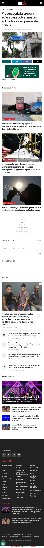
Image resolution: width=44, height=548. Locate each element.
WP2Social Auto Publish (13, 546)
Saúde (32, 480)
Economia (5, 495)
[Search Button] (41, 3)
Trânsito (33, 496)
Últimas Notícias (18, 534)
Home (3, 9)
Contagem (5, 490)
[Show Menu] (3, 3)
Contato (36, 536)
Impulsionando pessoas (21, 483)
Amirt (3, 470)
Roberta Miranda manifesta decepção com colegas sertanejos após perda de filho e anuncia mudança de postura (26, 409)
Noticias (19, 495)
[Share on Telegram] (17, 61)
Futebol (18, 477)
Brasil (4, 484)
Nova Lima (19, 498)
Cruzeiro (4, 492)
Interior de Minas (22, 487)
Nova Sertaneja (26, 536)
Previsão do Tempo (34, 477)
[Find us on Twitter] (9, 455)
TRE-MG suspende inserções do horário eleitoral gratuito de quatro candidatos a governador (25, 418)
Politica (32, 473)
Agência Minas (7, 465)
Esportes (19, 465)
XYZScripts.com (32, 546)
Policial (32, 465)
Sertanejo (33, 493)
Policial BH (34, 468)
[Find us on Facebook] (4, 455)
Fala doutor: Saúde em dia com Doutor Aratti (22, 472)
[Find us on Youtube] (19, 455)
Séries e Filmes (35, 490)
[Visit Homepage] (22, 3)
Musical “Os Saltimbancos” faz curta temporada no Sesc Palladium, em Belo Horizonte (25, 427)
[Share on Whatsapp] (6, 61)
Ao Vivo (4, 473)
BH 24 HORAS (6, 534)
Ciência (4, 487)
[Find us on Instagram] (14, 455)
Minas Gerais (20, 492)
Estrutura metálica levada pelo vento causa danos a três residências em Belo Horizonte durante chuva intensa (25, 356)
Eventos (18, 468)
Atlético (4, 476)
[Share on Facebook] (27, 61)
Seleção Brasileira (33, 487)
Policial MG (34, 470)
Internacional (20, 489)
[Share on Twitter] (37, 61)
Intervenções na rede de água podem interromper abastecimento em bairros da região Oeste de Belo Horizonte (22, 126)
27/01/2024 (5, 29)
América (4, 468)
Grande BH (10, 9)
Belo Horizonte (19, 9)
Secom (32, 483)
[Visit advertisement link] (22, 71)
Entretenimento (7, 498)
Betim (4, 481)
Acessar (39, 240)
